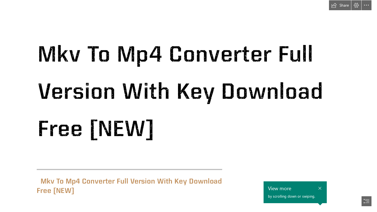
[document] (188, 106)
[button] (340, 5)
